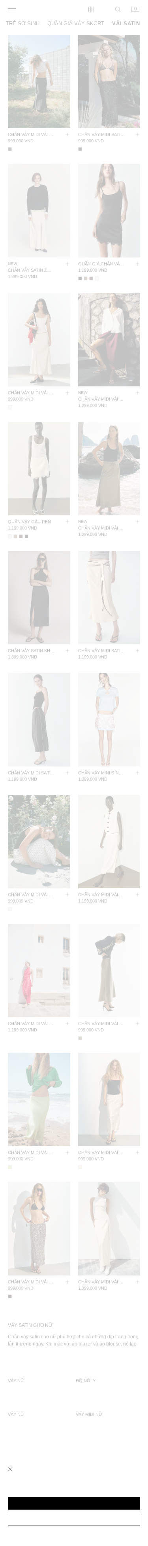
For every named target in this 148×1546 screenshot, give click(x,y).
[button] (74, 1503)
